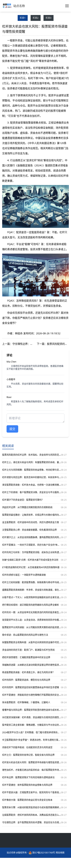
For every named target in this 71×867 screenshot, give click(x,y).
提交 (12, 429)
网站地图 (60, 852)
